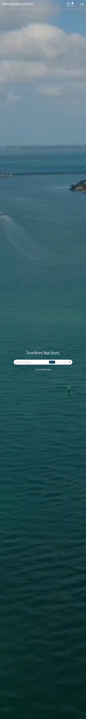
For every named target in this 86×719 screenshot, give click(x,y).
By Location (63, 362)
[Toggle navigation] (82, 4)
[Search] (70, 362)
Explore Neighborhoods (43, 369)
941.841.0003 (68, 3)
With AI (52, 362)
